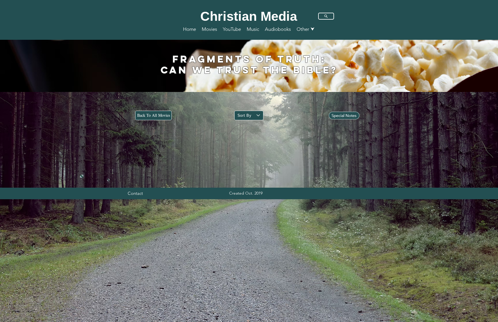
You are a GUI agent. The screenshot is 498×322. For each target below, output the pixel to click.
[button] (306, 29)
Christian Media (248, 16)
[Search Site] (326, 16)
